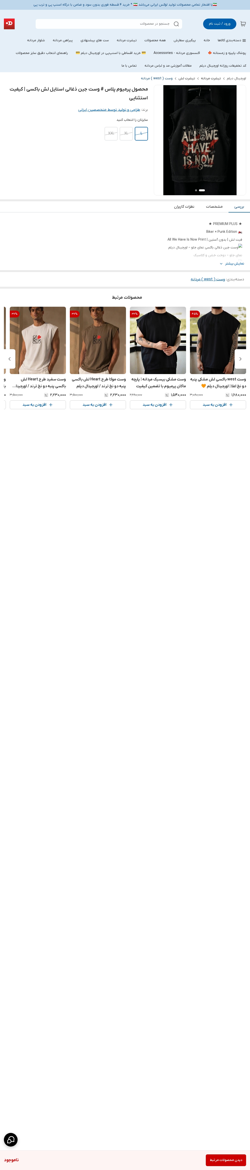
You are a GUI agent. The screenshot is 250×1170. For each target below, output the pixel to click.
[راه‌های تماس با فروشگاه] (11, 1140)
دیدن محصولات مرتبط (226, 1160)
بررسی (239, 206)
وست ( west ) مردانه (157, 78)
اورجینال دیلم (236, 78)
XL (126, 133)
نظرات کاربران (184, 206)
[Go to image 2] (196, 190)
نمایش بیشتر (234, 263)
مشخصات (214, 206)
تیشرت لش (186, 78)
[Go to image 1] (202, 190)
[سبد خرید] (243, 24)
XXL (111, 133)
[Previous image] (161, 140)
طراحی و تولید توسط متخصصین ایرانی (109, 109)
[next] (9, 359)
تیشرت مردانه (211, 78)
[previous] (240, 359)
